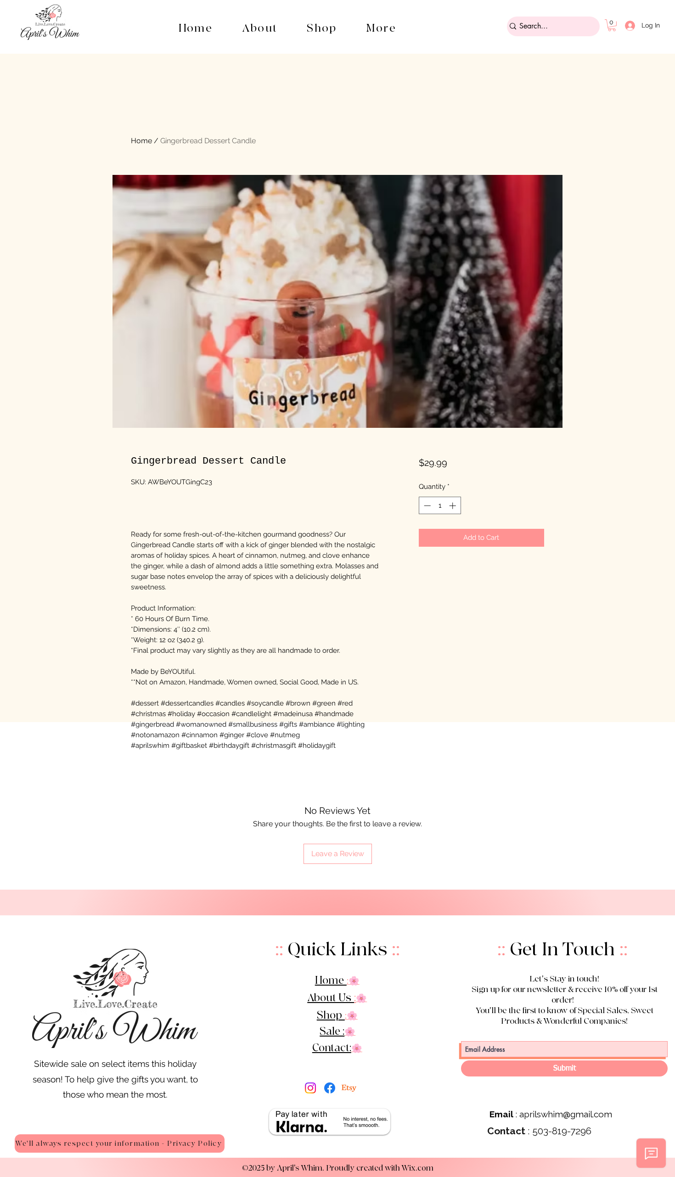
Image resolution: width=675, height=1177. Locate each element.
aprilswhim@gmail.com (565, 1114)
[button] (321, 28)
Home (141, 140)
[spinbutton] (439, 505)
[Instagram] (310, 1088)
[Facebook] (329, 1088)
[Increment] (453, 505)
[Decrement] (426, 505)
